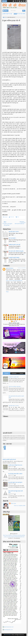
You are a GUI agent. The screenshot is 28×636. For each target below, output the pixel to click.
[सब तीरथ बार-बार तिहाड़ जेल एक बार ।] (5, 467)
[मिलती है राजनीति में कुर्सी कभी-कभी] (14, 452)
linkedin (21, 1)
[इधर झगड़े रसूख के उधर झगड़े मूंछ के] (5, 484)
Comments (14, 373)
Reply (7, 291)
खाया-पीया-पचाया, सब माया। (14, 405)
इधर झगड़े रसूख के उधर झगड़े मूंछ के (15, 482)
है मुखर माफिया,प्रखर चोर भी (11, 20)
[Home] (3, 17)
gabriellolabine (9, 268)
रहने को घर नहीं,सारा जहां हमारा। (15, 386)
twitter (13, 1)
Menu (5, 1)
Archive (21, 373)
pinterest (25, 1)
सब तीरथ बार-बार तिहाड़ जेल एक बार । (15, 465)
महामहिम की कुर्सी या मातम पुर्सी (5, 13)
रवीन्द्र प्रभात (13, 503)
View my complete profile (19, 505)
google (17, 1)
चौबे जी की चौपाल (7, 634)
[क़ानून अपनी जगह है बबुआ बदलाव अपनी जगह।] (5, 493)
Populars (6, 373)
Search (23, 11)
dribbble (23, 1)
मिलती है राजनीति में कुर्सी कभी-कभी (9, 459)
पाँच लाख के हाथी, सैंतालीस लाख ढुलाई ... (21, 13)
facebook (15, 1)
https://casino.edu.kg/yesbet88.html (14, 280)
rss (19, 1)
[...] (14, 235)
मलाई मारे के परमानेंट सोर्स (13, 377)
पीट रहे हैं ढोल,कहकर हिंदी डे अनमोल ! (15, 473)
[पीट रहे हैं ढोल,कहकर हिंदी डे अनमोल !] (5, 475)
